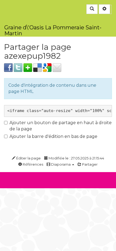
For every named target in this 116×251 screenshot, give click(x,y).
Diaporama (60, 164)
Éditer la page (28, 158)
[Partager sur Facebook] (8, 67)
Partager (89, 164)
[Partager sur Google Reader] (47, 67)
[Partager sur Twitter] (18, 67)
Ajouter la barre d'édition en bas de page (53, 136)
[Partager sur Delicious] (37, 67)
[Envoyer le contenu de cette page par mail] (57, 67)
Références (32, 164)
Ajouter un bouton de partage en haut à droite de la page (60, 125)
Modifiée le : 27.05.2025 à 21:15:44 (76, 158)
